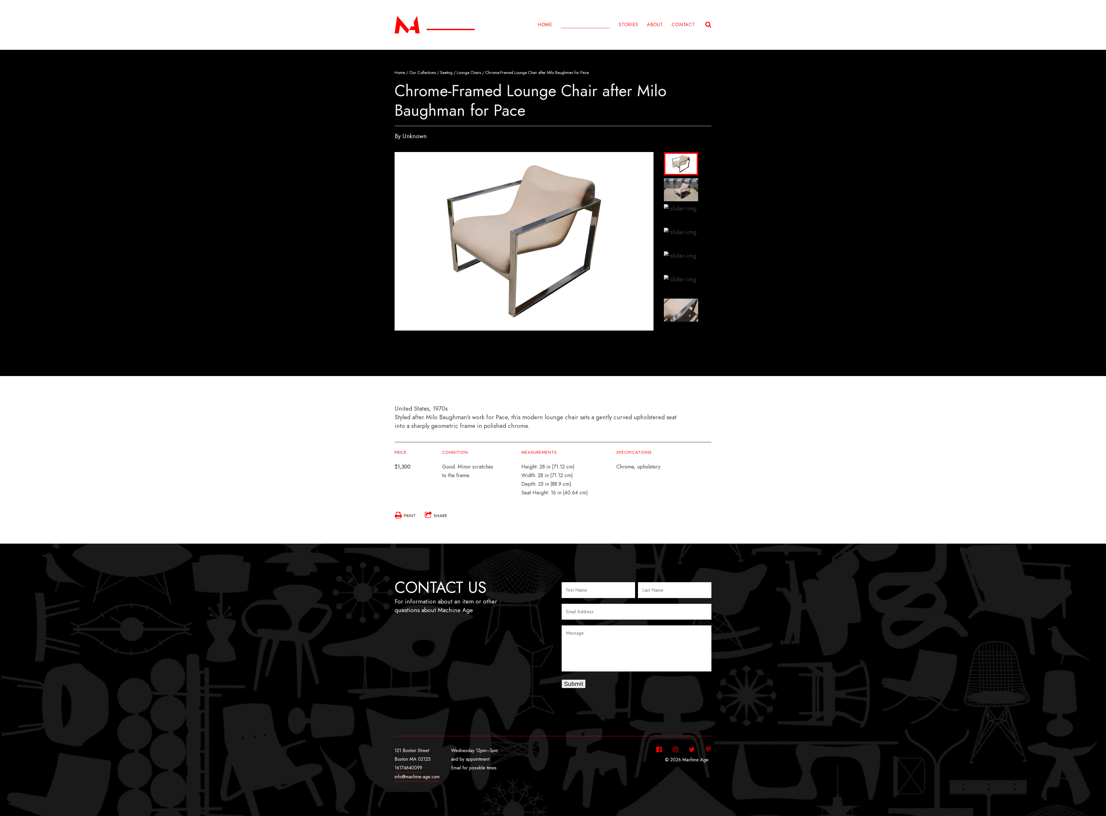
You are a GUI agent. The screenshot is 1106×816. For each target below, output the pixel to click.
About (655, 24)
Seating (446, 72)
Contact (683, 24)
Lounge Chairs (469, 72)
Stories (628, 24)
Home (545, 24)
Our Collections (422, 72)
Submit (573, 683)
